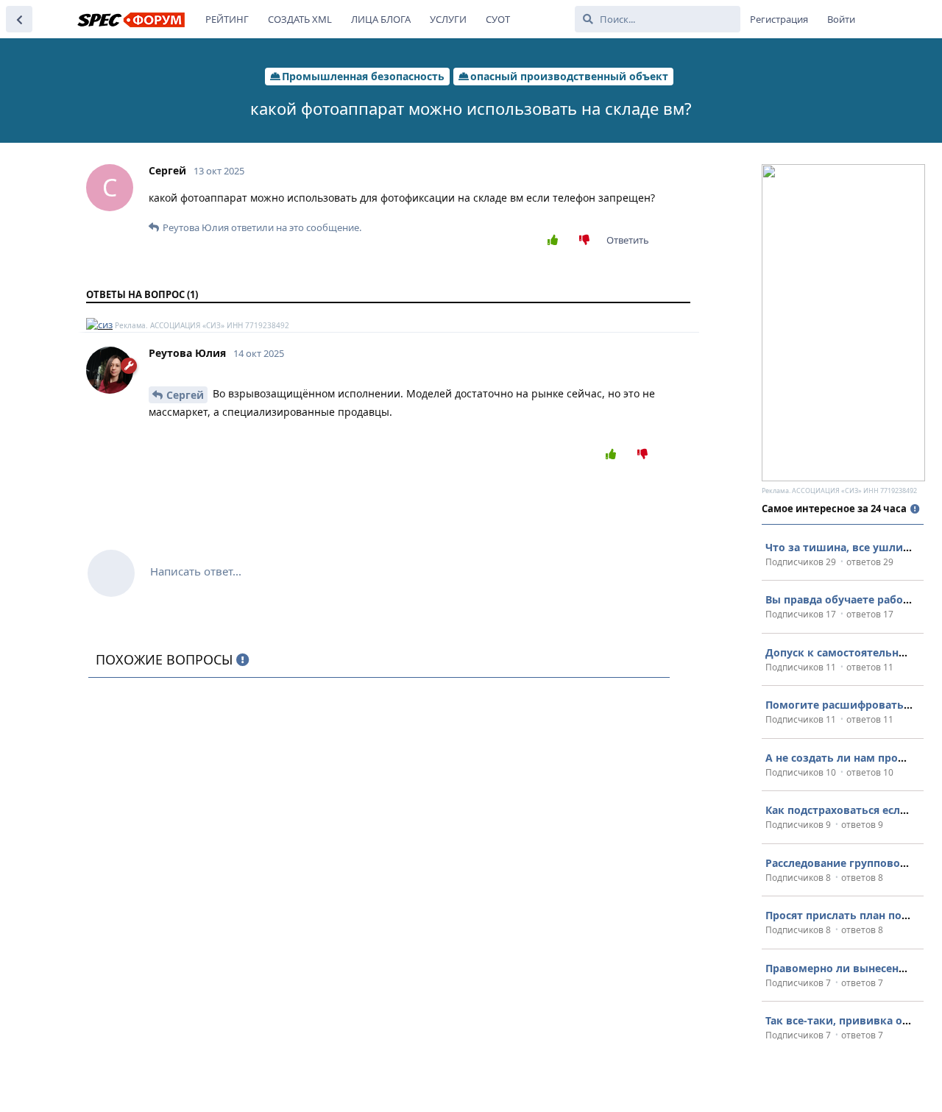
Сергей (185, 395)
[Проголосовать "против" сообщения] (587, 241)
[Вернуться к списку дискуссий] (19, 19)
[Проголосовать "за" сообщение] (556, 241)
